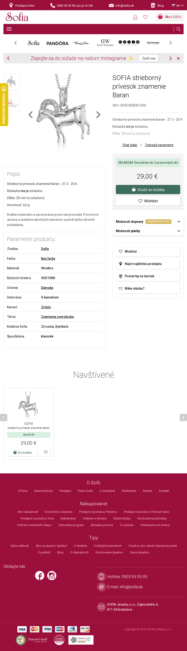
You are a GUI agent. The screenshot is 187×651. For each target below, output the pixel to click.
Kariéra (147, 491)
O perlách (44, 552)
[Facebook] (41, 577)
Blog (60, 552)
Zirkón (46, 307)
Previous (34, 117)
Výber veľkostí (19, 545)
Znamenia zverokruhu (57, 317)
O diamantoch (79, 552)
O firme (22, 491)
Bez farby (48, 258)
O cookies (126, 525)
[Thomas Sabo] (82, 43)
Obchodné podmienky (152, 518)
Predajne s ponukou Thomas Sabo (146, 512)
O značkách (107, 491)
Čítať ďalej (129, 145)
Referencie (129, 491)
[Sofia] (17, 17)
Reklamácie (68, 518)
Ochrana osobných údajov (34, 525)
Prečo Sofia (85, 491)
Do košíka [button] (25, 452)
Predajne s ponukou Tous (37, 518)
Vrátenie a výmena (94, 518)
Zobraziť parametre (159, 145)
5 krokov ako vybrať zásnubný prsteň (152, 545)
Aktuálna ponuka (102, 525)
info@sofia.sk (131, 586)
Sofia (45, 249)
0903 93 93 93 (134, 576)
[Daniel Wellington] (105, 43)
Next (102, 117)
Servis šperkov (139, 552)
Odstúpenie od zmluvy (155, 525)
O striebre (80, 545)
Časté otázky (121, 518)
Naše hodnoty (43, 491)
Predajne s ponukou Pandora (98, 512)
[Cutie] (129, 43)
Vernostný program (71, 525)
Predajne (65, 491)
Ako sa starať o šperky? (51, 545)
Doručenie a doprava (58, 512)
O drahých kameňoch (108, 545)
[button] (45, 452)
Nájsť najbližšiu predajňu (143, 264)
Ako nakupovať (28, 512)
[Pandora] (58, 43)
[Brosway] (153, 43)
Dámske (47, 288)
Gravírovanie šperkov (109, 552)
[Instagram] (53, 577)
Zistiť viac (149, 58)
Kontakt (164, 491)
